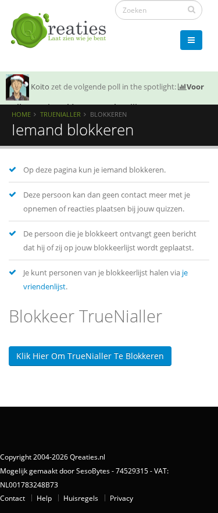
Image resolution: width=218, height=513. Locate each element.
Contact (12, 498)
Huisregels (80, 498)
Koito (40, 86)
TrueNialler (60, 114)
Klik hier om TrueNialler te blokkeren (90, 355)
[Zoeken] (191, 9)
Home (21, 114)
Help (44, 498)
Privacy (121, 498)
